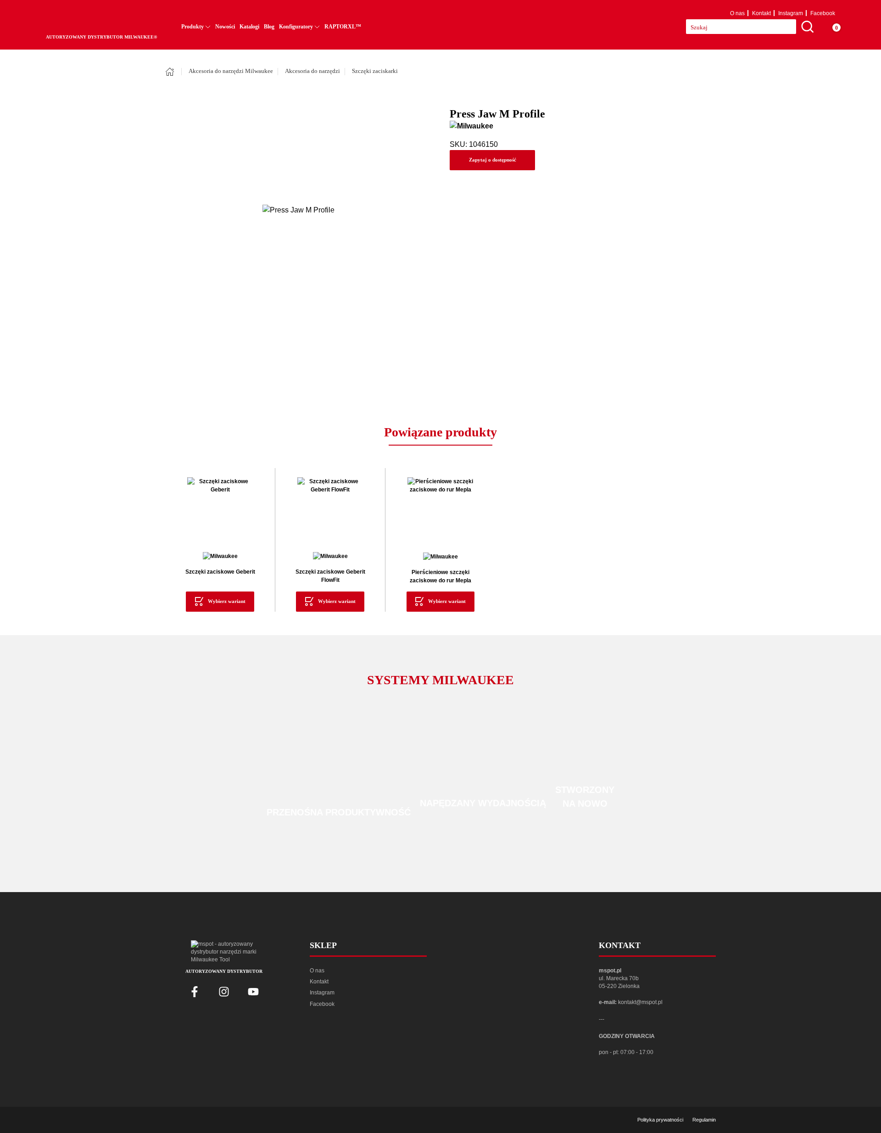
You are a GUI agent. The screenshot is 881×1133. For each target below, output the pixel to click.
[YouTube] (253, 991)
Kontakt (761, 13)
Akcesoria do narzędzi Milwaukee (231, 71)
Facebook (822, 13)
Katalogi (249, 26)
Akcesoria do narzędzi (312, 71)
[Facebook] (194, 991)
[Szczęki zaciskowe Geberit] (220, 510)
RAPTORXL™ (342, 26)
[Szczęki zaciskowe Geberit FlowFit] (330, 510)
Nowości (225, 26)
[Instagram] (224, 991)
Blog (269, 26)
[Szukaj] (807, 26)
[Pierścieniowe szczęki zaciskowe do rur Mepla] (440, 510)
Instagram (790, 13)
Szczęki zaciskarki (375, 71)
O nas (737, 13)
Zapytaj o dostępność (492, 159)
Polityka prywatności (660, 1119)
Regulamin (704, 1119)
